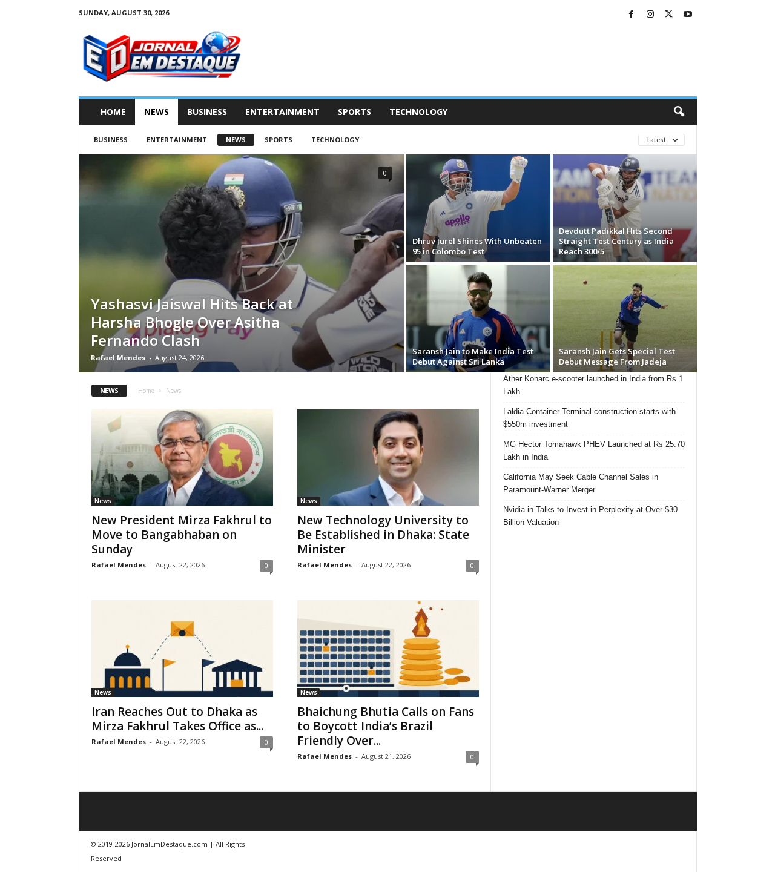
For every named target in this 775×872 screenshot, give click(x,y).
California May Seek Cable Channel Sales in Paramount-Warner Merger (580, 483)
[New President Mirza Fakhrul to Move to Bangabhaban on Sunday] (182, 457)
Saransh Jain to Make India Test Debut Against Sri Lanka (472, 356)
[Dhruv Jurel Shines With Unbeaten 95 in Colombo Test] (478, 208)
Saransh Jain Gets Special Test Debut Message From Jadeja (617, 356)
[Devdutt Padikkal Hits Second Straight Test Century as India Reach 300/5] (625, 208)
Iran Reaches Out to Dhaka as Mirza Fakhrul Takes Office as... (177, 719)
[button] (678, 112)
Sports (354, 111)
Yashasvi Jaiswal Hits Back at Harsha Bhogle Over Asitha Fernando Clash (192, 322)
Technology (418, 111)
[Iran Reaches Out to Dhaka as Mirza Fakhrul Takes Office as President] (182, 648)
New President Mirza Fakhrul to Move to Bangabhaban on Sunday (181, 534)
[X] (669, 15)
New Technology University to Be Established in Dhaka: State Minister (383, 534)
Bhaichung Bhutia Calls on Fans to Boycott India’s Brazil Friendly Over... (385, 726)
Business (207, 111)
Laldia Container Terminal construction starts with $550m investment (589, 418)
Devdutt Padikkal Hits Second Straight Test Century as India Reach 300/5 (616, 241)
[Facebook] (631, 15)
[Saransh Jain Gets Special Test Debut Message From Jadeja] (625, 318)
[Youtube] (688, 15)
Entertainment (282, 111)
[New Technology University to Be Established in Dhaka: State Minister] (388, 457)
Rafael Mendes (118, 357)
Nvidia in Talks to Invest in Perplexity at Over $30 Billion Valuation (590, 516)
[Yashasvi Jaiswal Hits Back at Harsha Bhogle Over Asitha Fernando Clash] (241, 263)
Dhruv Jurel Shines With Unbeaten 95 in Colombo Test (477, 246)
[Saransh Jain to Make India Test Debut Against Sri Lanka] (478, 318)
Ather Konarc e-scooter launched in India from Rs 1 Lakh (593, 385)
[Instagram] (650, 15)
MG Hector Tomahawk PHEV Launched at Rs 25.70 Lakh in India (594, 450)
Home (113, 111)
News (156, 111)
